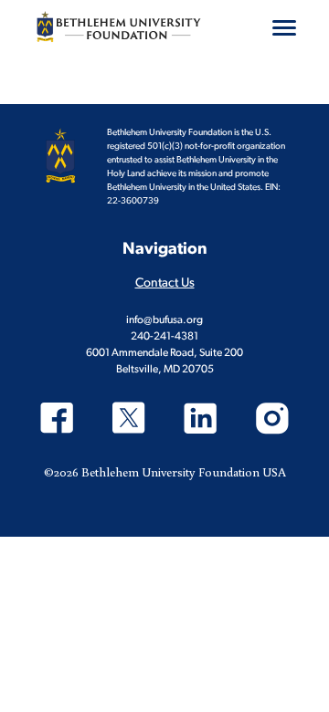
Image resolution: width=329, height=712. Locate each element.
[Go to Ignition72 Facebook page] (57, 420)
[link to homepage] (119, 26)
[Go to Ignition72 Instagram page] (272, 420)
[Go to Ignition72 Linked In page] (200, 420)
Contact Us (165, 283)
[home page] (61, 156)
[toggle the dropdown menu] (284, 27)
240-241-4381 (164, 336)
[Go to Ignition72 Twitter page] (129, 420)
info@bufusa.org (164, 320)
